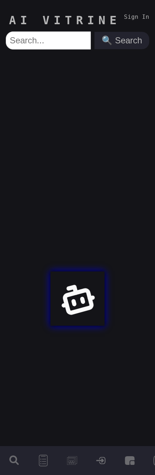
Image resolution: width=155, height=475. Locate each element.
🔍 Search (122, 40)
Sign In (136, 16)
